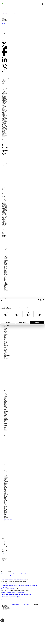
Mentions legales (26, 604)
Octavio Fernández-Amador (6, 579)
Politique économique (5, 596)
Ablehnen (8, 322)
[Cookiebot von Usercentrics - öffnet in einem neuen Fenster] (39, 300)
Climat (10, 596)
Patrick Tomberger (22, 579)
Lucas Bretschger (11, 597)
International (3, 587)
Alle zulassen (36, 322)
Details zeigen (38, 318)
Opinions (4, 9)
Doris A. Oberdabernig (15, 579)
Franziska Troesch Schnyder (3, 30)
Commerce (7, 587)
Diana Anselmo (3, 588)
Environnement (13, 596)
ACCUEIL (5, 7)
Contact (13, 606)
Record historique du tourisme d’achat (9, 13)
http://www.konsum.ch (8, 519)
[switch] (17, 315)
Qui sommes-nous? (15, 604)
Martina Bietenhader (10, 588)
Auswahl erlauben (22, 322)
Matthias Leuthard (4, 597)
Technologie (18, 596)
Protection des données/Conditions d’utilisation (26, 607)
